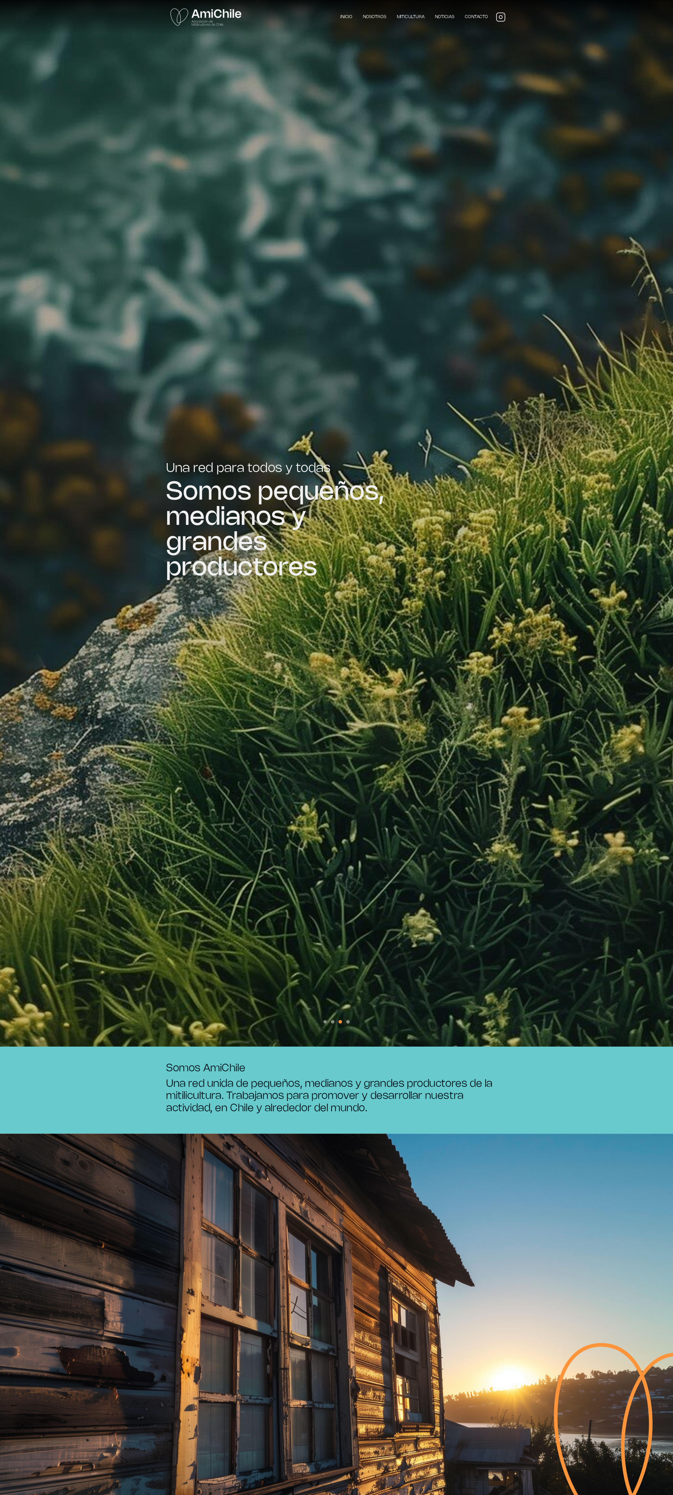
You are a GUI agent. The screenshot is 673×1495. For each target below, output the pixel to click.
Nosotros (374, 17)
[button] (325, 1021)
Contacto (476, 17)
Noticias (444, 17)
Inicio (346, 17)
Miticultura (411, 17)
